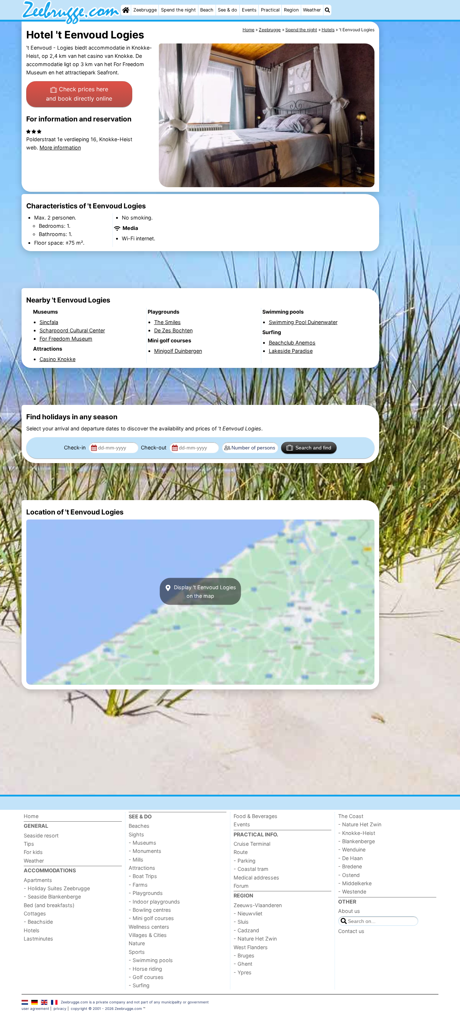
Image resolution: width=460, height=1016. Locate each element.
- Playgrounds (146, 893)
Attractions (142, 868)
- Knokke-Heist (356, 833)
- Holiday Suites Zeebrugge (57, 888)
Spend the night (178, 10)
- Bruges (244, 955)
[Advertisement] (409, 187)
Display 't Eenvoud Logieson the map (204, 591)
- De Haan (350, 858)
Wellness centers (149, 927)
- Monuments (145, 851)
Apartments (38, 880)
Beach (206, 10)
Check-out (154, 447)
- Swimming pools (151, 960)
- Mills (136, 859)
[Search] (327, 10)
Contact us (351, 931)
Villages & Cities (148, 935)
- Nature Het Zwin (255, 939)
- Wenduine (351, 849)
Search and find (313, 448)
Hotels (32, 930)
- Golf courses (146, 977)
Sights (136, 834)
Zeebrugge (145, 10)
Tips (29, 844)
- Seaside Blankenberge (52, 896)
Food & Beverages (255, 816)
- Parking (245, 861)
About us (349, 911)
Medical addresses (256, 877)
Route (241, 852)
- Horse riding (145, 969)
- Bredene (350, 866)
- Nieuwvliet (248, 913)
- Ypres (243, 972)
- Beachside (38, 922)
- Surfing (139, 985)
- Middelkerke (355, 883)
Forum (241, 886)
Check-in (75, 447)
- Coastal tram (251, 869)
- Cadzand (246, 930)
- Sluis (241, 922)
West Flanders (251, 947)
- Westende (352, 891)
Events (249, 10)
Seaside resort (41, 835)
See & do (227, 10)
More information (60, 147)
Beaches (139, 826)
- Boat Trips (143, 876)
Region (291, 10)
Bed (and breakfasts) (49, 905)
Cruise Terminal (252, 844)
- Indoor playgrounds (154, 902)
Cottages (35, 913)
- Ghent (243, 964)
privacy (60, 1008)
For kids (33, 852)
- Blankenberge (356, 841)
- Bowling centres (150, 910)
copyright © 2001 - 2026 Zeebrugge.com (106, 1008)
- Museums (142, 843)
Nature (137, 943)
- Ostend (349, 875)
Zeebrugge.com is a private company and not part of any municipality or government (135, 1002)
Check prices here (79, 94)
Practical (270, 10)
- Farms (138, 885)
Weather (312, 10)
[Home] (126, 10)
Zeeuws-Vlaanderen (258, 905)
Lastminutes (38, 939)
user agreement (35, 1008)
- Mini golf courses (151, 918)
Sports (137, 952)
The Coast (350, 816)
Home (31, 816)
